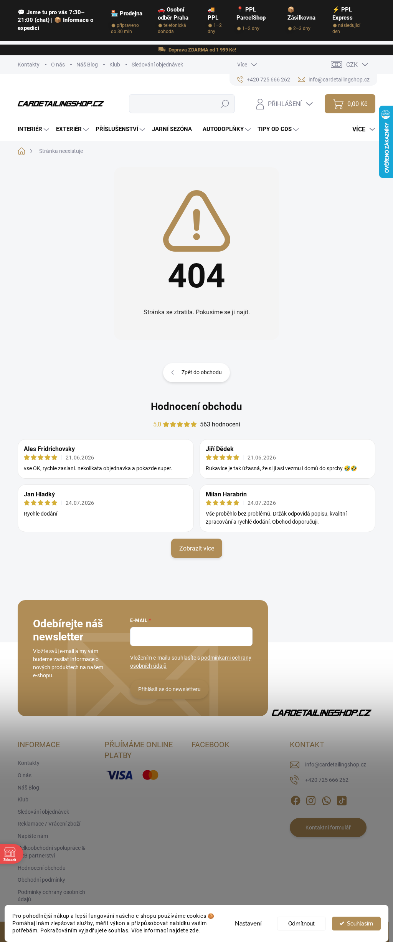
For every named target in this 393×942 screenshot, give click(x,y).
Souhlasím (360, 923)
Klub (114, 64)
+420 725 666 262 (326, 780)
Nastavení (248, 923)
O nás (58, 64)
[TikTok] (341, 799)
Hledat (225, 104)
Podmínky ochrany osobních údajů (51, 896)
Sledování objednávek (157, 64)
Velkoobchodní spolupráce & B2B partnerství (51, 852)
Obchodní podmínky (41, 880)
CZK (352, 64)
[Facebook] (295, 799)
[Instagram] (311, 799)
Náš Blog (87, 64)
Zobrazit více (196, 548)
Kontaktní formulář (328, 827)
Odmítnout (301, 923)
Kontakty (29, 64)
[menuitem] (34, 129)
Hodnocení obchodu (196, 406)
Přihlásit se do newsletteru (169, 689)
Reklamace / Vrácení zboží (49, 824)
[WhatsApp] (326, 799)
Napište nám (33, 836)
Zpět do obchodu (202, 372)
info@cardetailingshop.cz (335, 764)
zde (194, 930)
